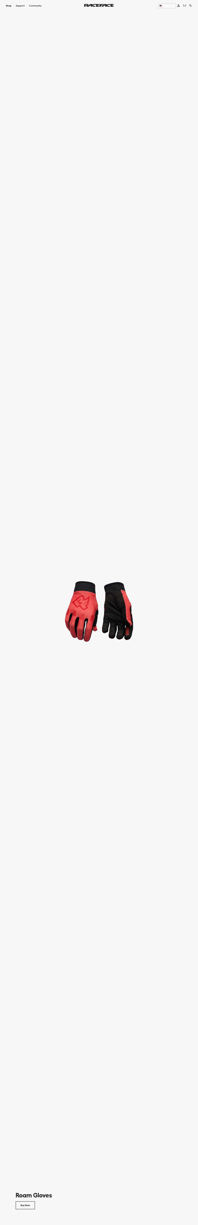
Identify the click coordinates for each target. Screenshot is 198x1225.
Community (35, 6)
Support (20, 6)
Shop (8, 6)
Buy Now (25, 1205)
